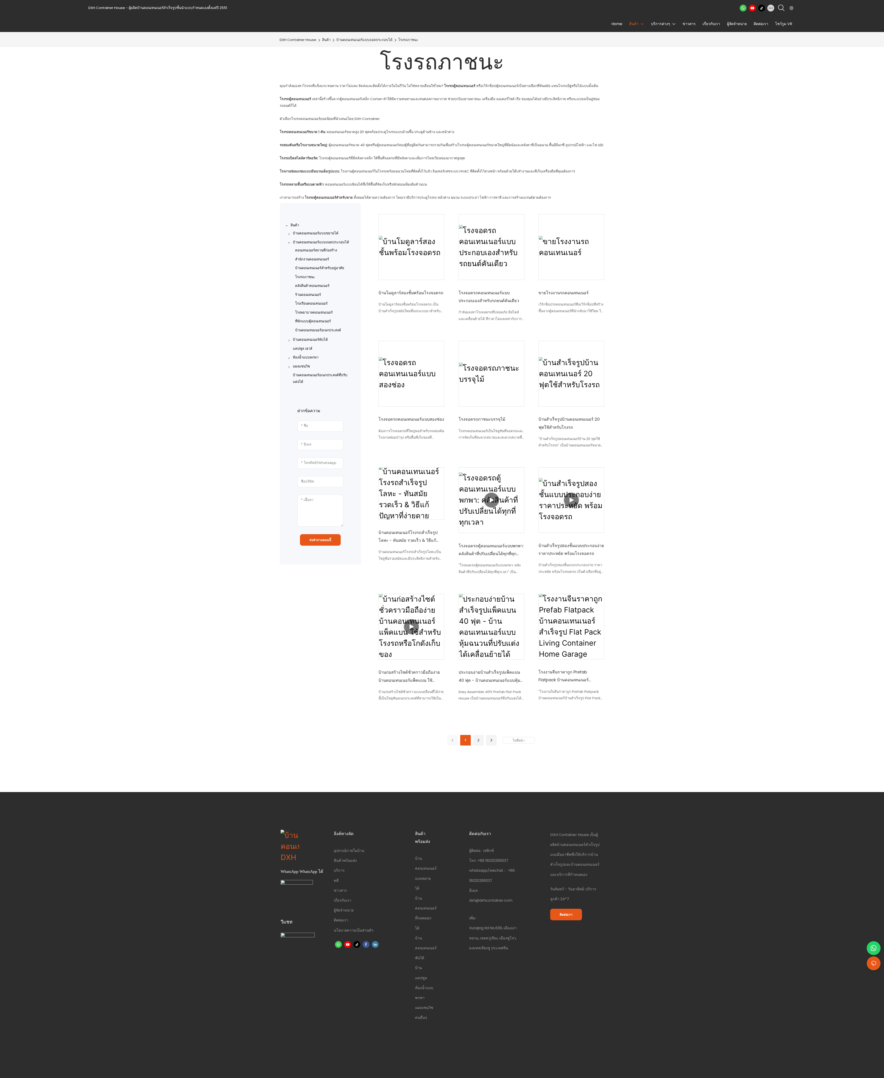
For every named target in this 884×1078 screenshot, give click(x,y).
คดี (336, 880)
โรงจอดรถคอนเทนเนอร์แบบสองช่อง (411, 419)
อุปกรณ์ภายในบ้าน (349, 850)
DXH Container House (298, 39)
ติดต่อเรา (341, 920)
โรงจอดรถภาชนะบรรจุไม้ (482, 419)
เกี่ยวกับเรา (342, 900)
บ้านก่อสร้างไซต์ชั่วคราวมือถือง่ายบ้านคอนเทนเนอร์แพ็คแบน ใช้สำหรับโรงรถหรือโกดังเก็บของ (409, 676)
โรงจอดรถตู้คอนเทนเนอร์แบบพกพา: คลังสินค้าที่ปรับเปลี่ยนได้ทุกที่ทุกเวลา (491, 550)
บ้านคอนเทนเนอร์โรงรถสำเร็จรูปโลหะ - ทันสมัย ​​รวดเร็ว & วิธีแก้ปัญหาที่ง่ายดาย (407, 537)
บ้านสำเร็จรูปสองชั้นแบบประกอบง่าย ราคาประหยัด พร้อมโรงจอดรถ (571, 549)
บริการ (339, 870)
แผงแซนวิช (424, 1007)
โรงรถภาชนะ (408, 39)
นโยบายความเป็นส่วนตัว (353, 930)
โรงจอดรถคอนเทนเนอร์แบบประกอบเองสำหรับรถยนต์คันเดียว (489, 296)
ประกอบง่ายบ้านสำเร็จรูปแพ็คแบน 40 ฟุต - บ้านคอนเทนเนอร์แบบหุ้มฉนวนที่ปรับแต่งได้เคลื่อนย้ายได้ (489, 676)
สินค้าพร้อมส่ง (345, 860)
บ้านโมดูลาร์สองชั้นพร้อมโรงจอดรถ (410, 293)
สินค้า (326, 39)
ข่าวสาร (340, 890)
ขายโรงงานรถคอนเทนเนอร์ (563, 293)
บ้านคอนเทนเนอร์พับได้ (426, 948)
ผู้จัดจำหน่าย (344, 910)
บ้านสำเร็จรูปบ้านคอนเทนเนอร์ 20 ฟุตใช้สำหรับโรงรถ (569, 423)
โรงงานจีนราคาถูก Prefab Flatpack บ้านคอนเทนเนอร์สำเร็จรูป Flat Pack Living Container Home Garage (563, 676)
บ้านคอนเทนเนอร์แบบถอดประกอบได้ (364, 39)
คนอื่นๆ (421, 1017)
